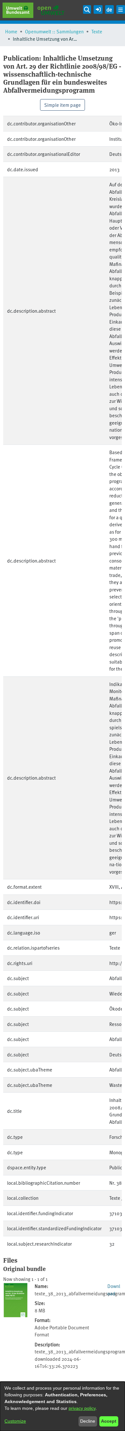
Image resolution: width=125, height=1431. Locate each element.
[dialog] (62, 1406)
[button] (98, 8)
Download (113, 1290)
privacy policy (82, 1408)
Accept (108, 1421)
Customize (15, 1421)
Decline (87, 1421)
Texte (96, 31)
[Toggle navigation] (120, 9)
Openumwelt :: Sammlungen (54, 31)
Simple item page (62, 104)
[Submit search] (87, 9)
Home (11, 31)
